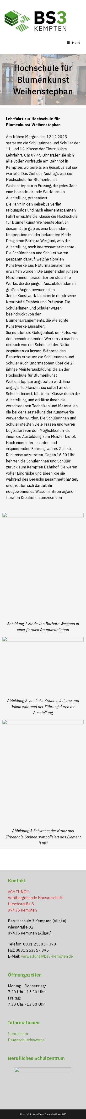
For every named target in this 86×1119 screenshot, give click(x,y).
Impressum (18, 1033)
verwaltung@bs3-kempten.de (47, 956)
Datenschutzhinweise (26, 1040)
